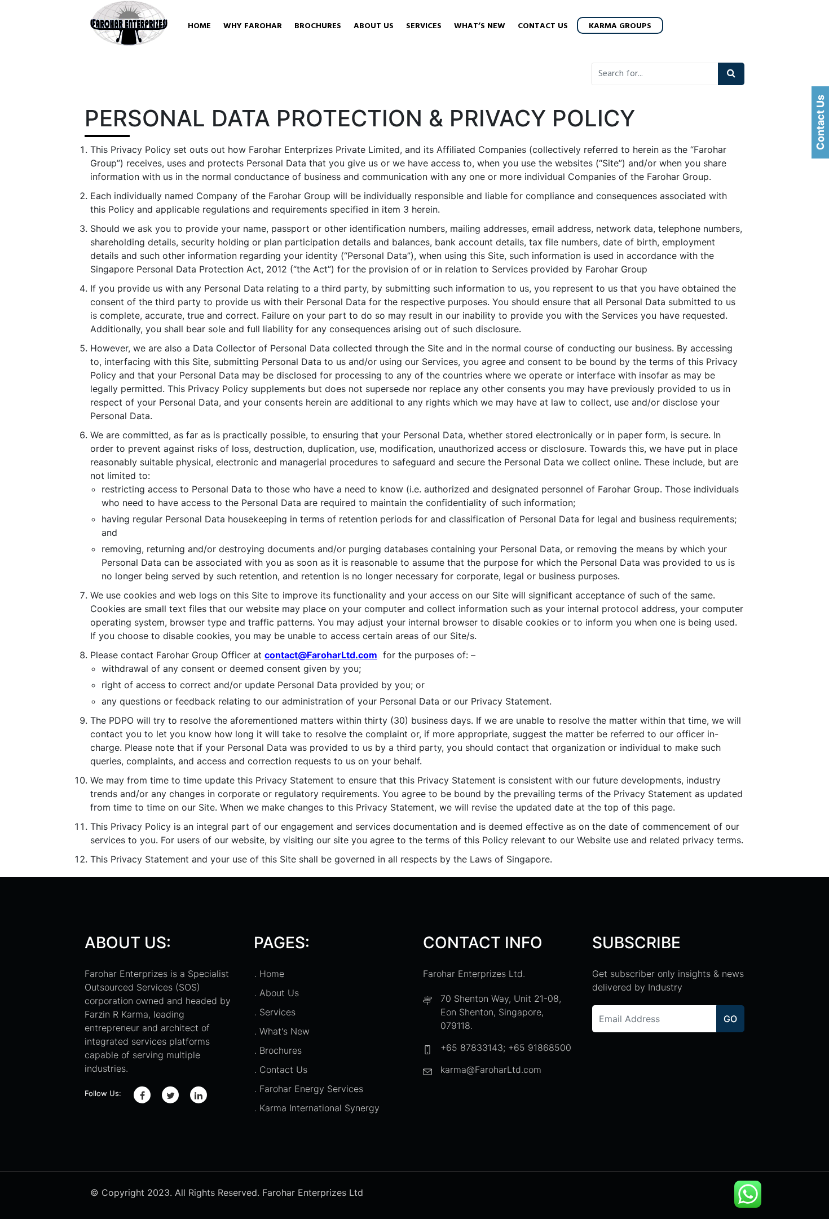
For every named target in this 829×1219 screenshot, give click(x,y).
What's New (284, 1031)
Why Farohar (252, 26)
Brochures (317, 26)
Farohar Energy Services (311, 1088)
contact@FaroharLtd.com (320, 655)
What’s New (479, 26)
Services (424, 26)
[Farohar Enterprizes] (128, 24)
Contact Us (543, 26)
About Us (374, 26)
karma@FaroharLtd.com (490, 1069)
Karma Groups (620, 26)
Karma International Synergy (319, 1108)
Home (199, 26)
